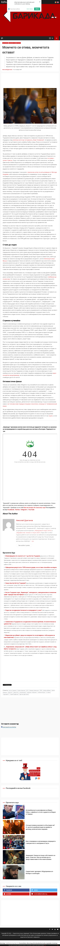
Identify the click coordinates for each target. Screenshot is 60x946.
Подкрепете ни (56, 38)
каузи (51, 416)
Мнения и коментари (14, 43)
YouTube (31, 510)
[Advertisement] (30, 31)
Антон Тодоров (12, 690)
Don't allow (30, 9)
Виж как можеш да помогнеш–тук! (35, 507)
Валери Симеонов (34, 690)
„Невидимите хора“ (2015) (42, 530)
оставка (48, 692)
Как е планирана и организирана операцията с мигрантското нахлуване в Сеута (14, 827)
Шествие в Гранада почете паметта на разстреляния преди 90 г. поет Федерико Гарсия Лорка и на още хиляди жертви (14, 872)
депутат (10, 692)
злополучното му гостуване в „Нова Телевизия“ (28, 140)
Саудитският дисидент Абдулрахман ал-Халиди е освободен (14, 857)
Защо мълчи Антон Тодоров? (15, 583)
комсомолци (23, 692)
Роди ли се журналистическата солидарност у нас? (23, 610)
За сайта (3, 1)
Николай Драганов (7, 69)
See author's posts (24, 545)
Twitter (17, 510)
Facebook (10, 510)
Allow (37, 9)
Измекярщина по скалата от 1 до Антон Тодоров (22, 556)
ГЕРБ (41, 690)
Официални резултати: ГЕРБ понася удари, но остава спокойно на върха (31, 567)
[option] (30, 812)
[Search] (52, 38)
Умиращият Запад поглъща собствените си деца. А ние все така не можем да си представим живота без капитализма (14, 842)
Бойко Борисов (21, 690)
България (5, 43)
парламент (6, 694)
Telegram (23, 510)
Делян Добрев (46, 690)
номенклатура (41, 692)
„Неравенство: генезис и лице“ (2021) (28, 533)
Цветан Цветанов (24, 694)
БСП (27, 690)
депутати (16, 692)
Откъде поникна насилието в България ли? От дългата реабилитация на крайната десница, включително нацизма (14, 812)
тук (33, 541)
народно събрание (32, 692)
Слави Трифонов (14, 694)
